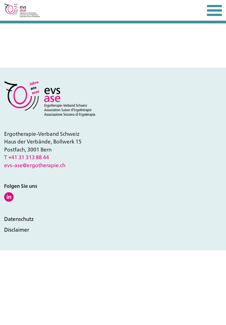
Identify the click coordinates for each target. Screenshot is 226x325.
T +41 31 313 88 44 (26, 157)
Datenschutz (19, 219)
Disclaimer (16, 230)
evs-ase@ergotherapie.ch (34, 165)
